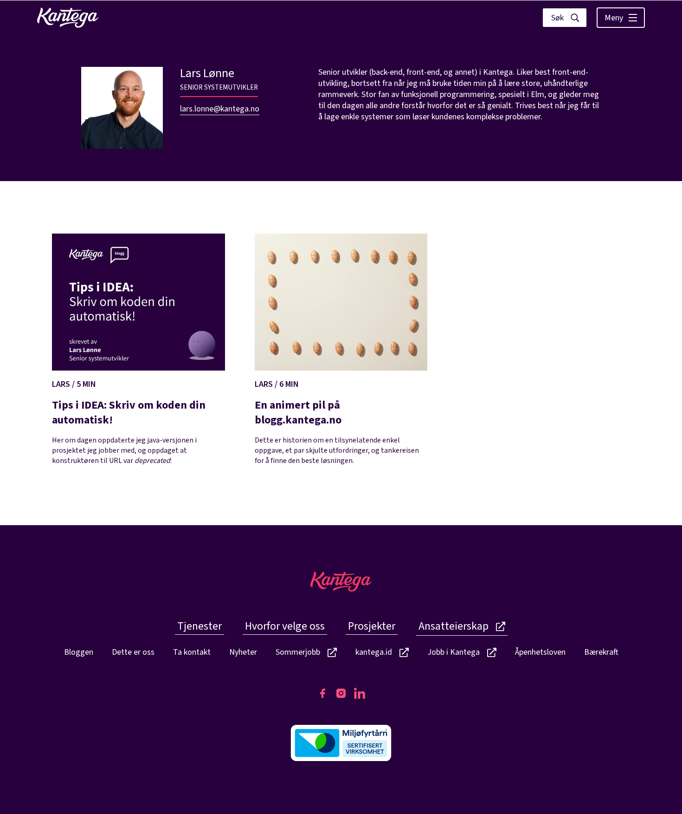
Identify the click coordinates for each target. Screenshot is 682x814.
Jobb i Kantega (453, 652)
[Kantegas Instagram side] (341, 693)
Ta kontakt (192, 652)
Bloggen (78, 652)
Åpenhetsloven (540, 652)
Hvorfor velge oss (285, 626)
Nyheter (243, 652)
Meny (614, 18)
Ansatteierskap (453, 626)
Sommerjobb (298, 652)
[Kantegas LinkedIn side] (359, 693)
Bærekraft (601, 652)
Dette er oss (133, 652)
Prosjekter (371, 626)
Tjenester (199, 626)
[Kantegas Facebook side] (322, 693)
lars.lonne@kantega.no (219, 109)
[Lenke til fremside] (67, 17)
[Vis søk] (564, 17)
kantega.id (373, 652)
